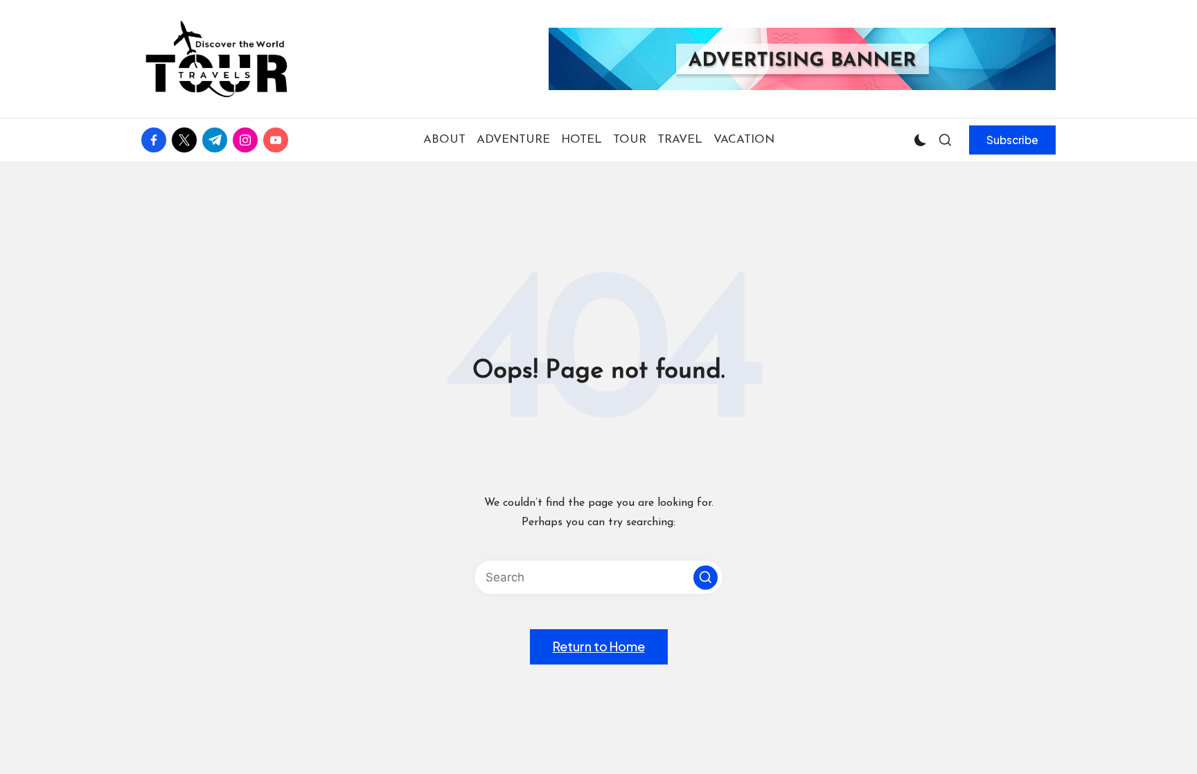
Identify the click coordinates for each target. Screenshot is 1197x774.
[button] (1012, 140)
